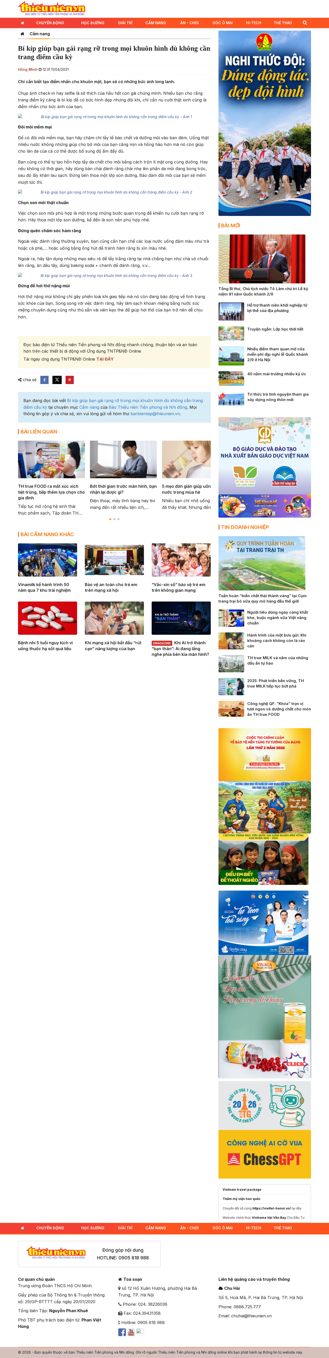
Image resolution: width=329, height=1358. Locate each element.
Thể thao (283, 23)
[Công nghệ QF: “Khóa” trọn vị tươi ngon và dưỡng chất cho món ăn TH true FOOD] (231, 708)
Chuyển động (50, 23)
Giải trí (125, 23)
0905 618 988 (133, 1257)
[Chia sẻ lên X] (57, 380)
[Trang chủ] (22, 34)
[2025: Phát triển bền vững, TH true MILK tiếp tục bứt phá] (231, 686)
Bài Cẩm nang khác (47, 534)
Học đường (92, 23)
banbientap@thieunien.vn (155, 413)
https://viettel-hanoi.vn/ (271, 1208)
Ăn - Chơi (189, 23)
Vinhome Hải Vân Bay (269, 1218)
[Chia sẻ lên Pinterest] (70, 380)
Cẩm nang (155, 23)
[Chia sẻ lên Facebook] (44, 380)
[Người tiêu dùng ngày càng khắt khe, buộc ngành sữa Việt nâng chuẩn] (231, 617)
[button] (305, 22)
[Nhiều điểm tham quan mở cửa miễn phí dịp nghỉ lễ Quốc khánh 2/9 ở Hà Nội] (231, 355)
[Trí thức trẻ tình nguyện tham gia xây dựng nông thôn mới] (231, 398)
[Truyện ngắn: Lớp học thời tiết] (231, 333)
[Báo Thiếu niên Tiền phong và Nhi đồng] (51, 8)
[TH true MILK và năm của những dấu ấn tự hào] (231, 663)
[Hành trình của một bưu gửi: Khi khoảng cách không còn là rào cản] (231, 640)
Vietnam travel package (242, 1189)
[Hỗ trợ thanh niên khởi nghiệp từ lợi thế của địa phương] (231, 311)
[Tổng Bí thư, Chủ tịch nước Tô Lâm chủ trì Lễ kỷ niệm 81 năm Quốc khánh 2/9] (261, 258)
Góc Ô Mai (223, 23)
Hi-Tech (253, 23)
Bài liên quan (39, 432)
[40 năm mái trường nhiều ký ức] (231, 378)
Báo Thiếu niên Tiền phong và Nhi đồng (148, 407)
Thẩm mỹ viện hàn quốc (242, 1199)
